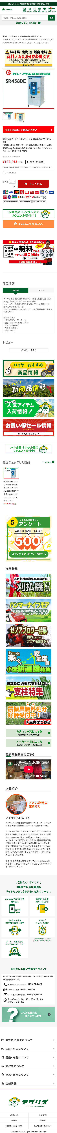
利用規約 (43, 1120)
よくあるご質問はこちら (28, 223)
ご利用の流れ (14, 1115)
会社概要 (14, 1120)
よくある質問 (43, 1115)
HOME (5, 36)
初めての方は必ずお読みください (21, 129)
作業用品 (13, 36)
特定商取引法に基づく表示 (14, 1126)
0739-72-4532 (27, 989)
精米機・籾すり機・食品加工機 (31, 36)
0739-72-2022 (35, 984)
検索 (51, 18)
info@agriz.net (35, 994)
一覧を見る (47, 462)
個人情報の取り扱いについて (43, 1126)
